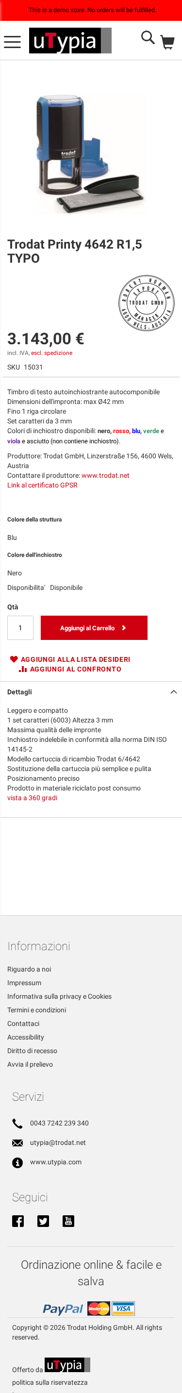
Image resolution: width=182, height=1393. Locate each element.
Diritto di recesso (32, 1051)
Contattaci (23, 1023)
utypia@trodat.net (58, 1142)
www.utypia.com (56, 1162)
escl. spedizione (51, 353)
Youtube (68, 1222)
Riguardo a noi (29, 969)
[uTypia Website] (67, 1370)
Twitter (43, 1222)
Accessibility (25, 1037)
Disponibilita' (26, 587)
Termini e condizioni (36, 1010)
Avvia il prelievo (30, 1064)
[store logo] (70, 41)
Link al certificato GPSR (42, 485)
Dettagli (19, 692)
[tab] (91, 691)
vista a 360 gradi (32, 798)
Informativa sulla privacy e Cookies (59, 996)
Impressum (24, 983)
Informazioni (38, 946)
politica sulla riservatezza (50, 1382)
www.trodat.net (106, 475)
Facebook (18, 1222)
